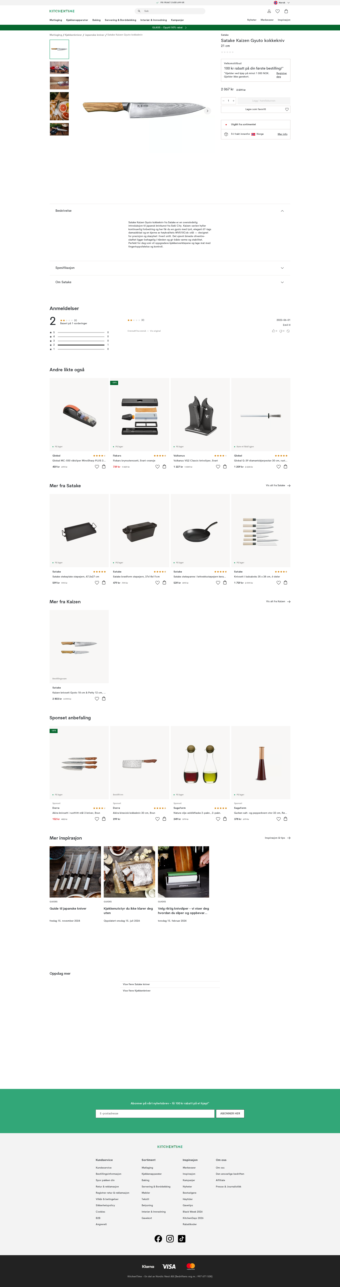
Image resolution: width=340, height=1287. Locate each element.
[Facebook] (158, 1239)
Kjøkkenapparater (77, 20)
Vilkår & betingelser (107, 1199)
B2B (98, 1218)
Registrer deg (281, 75)
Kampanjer (177, 20)
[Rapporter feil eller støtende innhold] (288, 331)
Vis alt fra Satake (275, 485)
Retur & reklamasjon (107, 1186)
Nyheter (251, 20)
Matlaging (56, 20)
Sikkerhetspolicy (105, 1205)
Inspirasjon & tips (275, 838)
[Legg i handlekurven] (104, 466)
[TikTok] (182, 1239)
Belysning (147, 1205)
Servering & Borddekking (120, 20)
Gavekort (147, 1218)
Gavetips (188, 1205)
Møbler (146, 1193)
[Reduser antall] (223, 100)
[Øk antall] (233, 100)
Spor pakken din (105, 1180)
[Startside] (62, 11)
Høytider (188, 1199)
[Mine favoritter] (277, 11)
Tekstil (145, 1199)
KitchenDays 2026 (193, 1218)
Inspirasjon (284, 20)
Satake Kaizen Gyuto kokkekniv (125, 35)
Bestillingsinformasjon (108, 1174)
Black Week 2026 (193, 1212)
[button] (227, 52)
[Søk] (139, 11)
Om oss (220, 1168)
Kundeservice (104, 1168)
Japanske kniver (94, 34)
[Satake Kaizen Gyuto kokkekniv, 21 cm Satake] (144, 110)
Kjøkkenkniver (73, 34)
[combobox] (282, 2)
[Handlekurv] (286, 11)
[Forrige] (81, 110)
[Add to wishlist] (97, 466)
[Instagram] (170, 1239)
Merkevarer (267, 20)
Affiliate (220, 1180)
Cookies (100, 1212)
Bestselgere (189, 1193)
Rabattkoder (190, 1224)
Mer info (282, 134)
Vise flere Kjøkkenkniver (137, 991)
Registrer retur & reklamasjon (112, 1193)
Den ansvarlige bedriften (230, 1174)
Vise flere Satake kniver (136, 984)
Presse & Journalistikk (228, 1186)
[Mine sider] (269, 11)
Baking (96, 20)
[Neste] (207, 110)
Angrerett (101, 1224)
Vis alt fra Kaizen (275, 601)
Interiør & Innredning (153, 20)
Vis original (155, 331)
